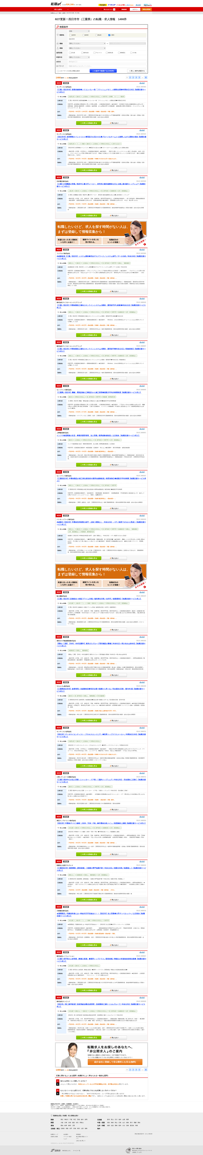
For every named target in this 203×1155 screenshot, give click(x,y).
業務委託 (122, 52)
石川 (116, 1119)
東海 (60, 12)
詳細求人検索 (54, 1136)
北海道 (62, 1128)
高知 (139, 1122)
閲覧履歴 (124, 9)
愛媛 (135, 1122)
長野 (127, 1119)
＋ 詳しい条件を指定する (137, 71)
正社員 (73, 52)
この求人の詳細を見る (88, 123)
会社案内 (65, 1134)
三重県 (63, 12)
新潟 (108, 1119)
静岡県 (86, 35)
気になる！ (115, 123)
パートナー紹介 (67, 1136)
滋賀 (73, 1122)
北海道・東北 (55, 1128)
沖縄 (136, 1125)
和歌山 (82, 1122)
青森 (67, 1128)
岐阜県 (74, 35)
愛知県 (99, 35)
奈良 (77, 1122)
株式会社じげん (66, 1150)
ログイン (135, 9)
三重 (73, 1125)
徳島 (127, 1122)
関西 (52, 1122)
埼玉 (74, 1119)
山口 (123, 1122)
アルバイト (99, 52)
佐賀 (112, 1125)
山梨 (123, 1119)
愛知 (62, 1125)
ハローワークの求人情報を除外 (69, 71)
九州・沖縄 (101, 1125)
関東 (52, 1119)
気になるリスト (109, 9)
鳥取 (108, 1122)
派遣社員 (110, 52)
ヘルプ (65, 1139)
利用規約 (78, 1134)
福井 (120, 1119)
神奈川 (66, 1119)
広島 (120, 1122)
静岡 (69, 1125)
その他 (134, 52)
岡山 (116, 1122)
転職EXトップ (54, 12)
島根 (112, 1122)
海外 (98, 1128)
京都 (69, 1122)
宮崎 (127, 1125)
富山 (112, 1119)
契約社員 (85, 52)
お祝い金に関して (80, 1140)
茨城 (78, 1119)
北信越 (99, 1119)
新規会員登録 (146, 9)
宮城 (74, 1128)
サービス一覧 (76, 1150)
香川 (131, 1122)
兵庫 (65, 1122)
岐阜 (65, 1125)
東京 (62, 1119)
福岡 (108, 1125)
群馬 (86, 1119)
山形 (82, 1128)
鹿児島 (132, 1125)
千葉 (71, 1119)
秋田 (78, 1128)
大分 (123, 1125)
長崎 (116, 1125)
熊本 (120, 1125)
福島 (86, 1128)
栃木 (82, 1119)
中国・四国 (101, 1122)
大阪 (62, 1122)
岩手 (71, 1128)
